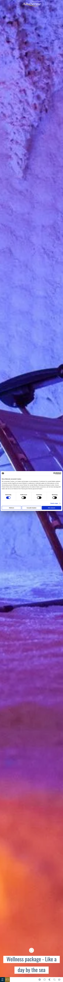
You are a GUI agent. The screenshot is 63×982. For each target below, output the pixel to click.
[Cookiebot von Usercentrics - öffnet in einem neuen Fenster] (54, 473)
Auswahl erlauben (31, 507)
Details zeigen (54, 503)
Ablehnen (11, 507)
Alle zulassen (51, 507)
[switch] (24, 497)
